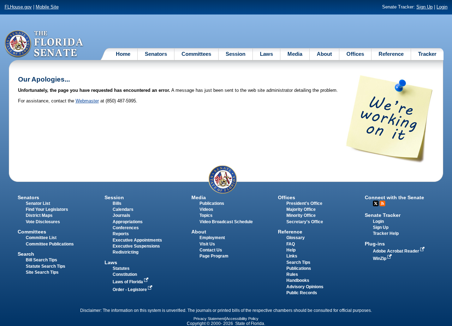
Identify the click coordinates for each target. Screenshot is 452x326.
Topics (206, 215)
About (324, 54)
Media (294, 54)
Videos (206, 209)
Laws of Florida (128, 282)
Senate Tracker (382, 215)
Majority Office (301, 209)
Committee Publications (50, 244)
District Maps (39, 215)
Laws (266, 54)
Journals (121, 215)
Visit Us (207, 244)
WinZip (380, 258)
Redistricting (125, 252)
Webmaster (87, 100)
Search (26, 254)
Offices (355, 54)
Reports (121, 234)
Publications (212, 203)
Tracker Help (386, 233)
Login (441, 7)
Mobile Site (47, 7)
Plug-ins (375, 244)
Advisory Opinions (304, 287)
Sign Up (424, 7)
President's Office (304, 203)
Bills (117, 203)
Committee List (41, 238)
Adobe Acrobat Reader (396, 251)
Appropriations (128, 222)
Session (235, 54)
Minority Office (301, 215)
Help (291, 250)
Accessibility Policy (242, 318)
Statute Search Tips (45, 266)
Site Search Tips (42, 272)
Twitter (376, 203)
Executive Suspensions (136, 246)
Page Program (214, 256)
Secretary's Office (304, 222)
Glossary (295, 238)
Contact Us (211, 250)
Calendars (123, 209)
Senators (156, 54)
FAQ (290, 244)
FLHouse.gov (18, 7)
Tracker (427, 54)
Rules (292, 274)
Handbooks (297, 280)
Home (123, 54)
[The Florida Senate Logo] (44, 44)
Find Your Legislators (47, 209)
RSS (382, 203)
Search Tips (298, 262)
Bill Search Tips (41, 260)
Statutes (121, 268)
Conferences (126, 228)
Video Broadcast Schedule (226, 222)
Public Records (301, 293)
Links (291, 256)
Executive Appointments (137, 240)
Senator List (38, 203)
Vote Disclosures (43, 222)
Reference (391, 54)
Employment (212, 238)
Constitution (125, 274)
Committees (196, 54)
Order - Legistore (130, 290)
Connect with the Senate (394, 197)
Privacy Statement (209, 318)
